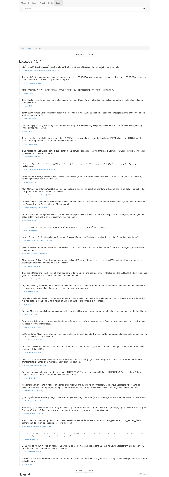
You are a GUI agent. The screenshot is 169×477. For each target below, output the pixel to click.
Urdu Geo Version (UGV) (31, 439)
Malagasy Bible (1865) (31, 291)
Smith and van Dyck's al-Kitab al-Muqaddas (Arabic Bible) (42, 70)
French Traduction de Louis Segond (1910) (37, 195)
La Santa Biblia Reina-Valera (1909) (35, 365)
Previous (80, 54)
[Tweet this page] (28, 474)
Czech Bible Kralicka (30, 119)
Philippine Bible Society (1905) (33, 391)
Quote (29, 48)
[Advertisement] (84, 30)
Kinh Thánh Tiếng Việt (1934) (33, 452)
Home (34, 3)
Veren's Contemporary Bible (32, 83)
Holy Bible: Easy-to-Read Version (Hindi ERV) (38, 241)
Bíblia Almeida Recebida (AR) (33, 340)
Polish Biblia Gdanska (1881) (33, 327)
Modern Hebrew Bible (30, 230)
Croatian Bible (28, 106)
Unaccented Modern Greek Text (33, 413)
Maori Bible (27, 304)
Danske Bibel (28, 131)
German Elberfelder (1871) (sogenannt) (36, 207)
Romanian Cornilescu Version (33, 352)
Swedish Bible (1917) (30, 378)
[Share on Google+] (24, 474)
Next (90, 54)
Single (50, 3)
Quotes (58, 3)
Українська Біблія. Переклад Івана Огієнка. (37, 426)
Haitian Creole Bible (30, 220)
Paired (42, 3)
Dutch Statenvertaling (30, 144)
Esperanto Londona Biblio (32, 157)
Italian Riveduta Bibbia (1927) (33, 266)
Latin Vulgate (28, 464)
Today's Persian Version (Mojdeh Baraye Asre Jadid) (40, 169)
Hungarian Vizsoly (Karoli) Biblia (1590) (36, 253)
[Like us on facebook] (21, 474)
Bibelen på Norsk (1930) (31, 314)
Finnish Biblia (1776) (30, 182)
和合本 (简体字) (28, 93)
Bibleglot (25, 2)
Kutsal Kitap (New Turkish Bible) (34, 401)
